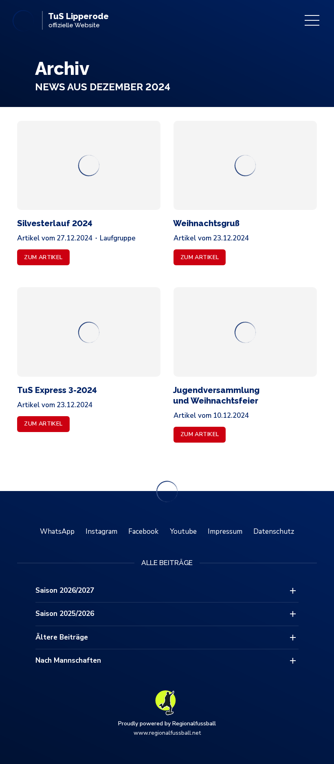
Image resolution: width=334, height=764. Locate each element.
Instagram (101, 531)
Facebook (143, 531)
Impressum (225, 531)
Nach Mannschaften (68, 660)
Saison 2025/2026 (64, 613)
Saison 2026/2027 (64, 590)
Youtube (183, 531)
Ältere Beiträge (61, 637)
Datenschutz (273, 531)
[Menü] (312, 20)
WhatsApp (57, 531)
